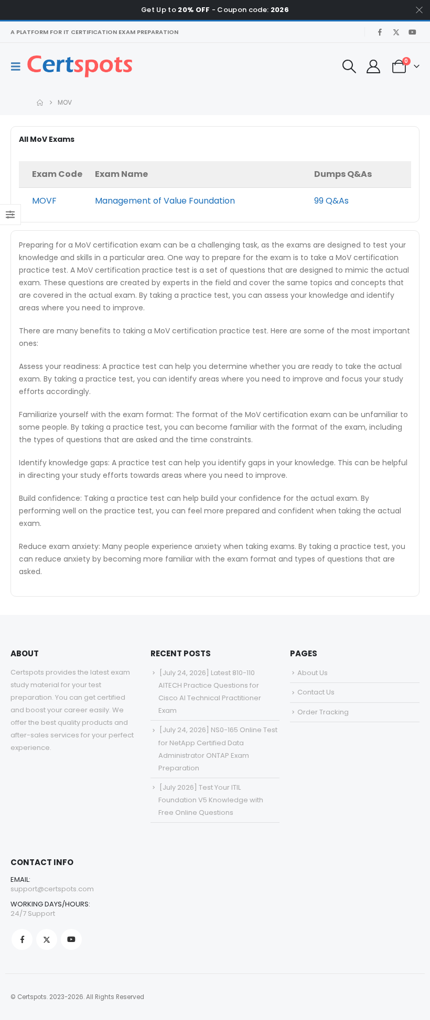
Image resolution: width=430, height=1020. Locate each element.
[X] (396, 32)
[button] (18, 66)
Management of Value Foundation (165, 201)
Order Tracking (323, 712)
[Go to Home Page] (40, 102)
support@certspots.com (52, 889)
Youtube (71, 939)
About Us (312, 673)
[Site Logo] (79, 66)
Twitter (46, 939)
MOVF (44, 201)
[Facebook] (379, 32)
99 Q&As (331, 201)
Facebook (22, 939)
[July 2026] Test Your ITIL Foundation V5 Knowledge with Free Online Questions (210, 799)
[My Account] (373, 66)
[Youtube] (412, 32)
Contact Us (316, 692)
